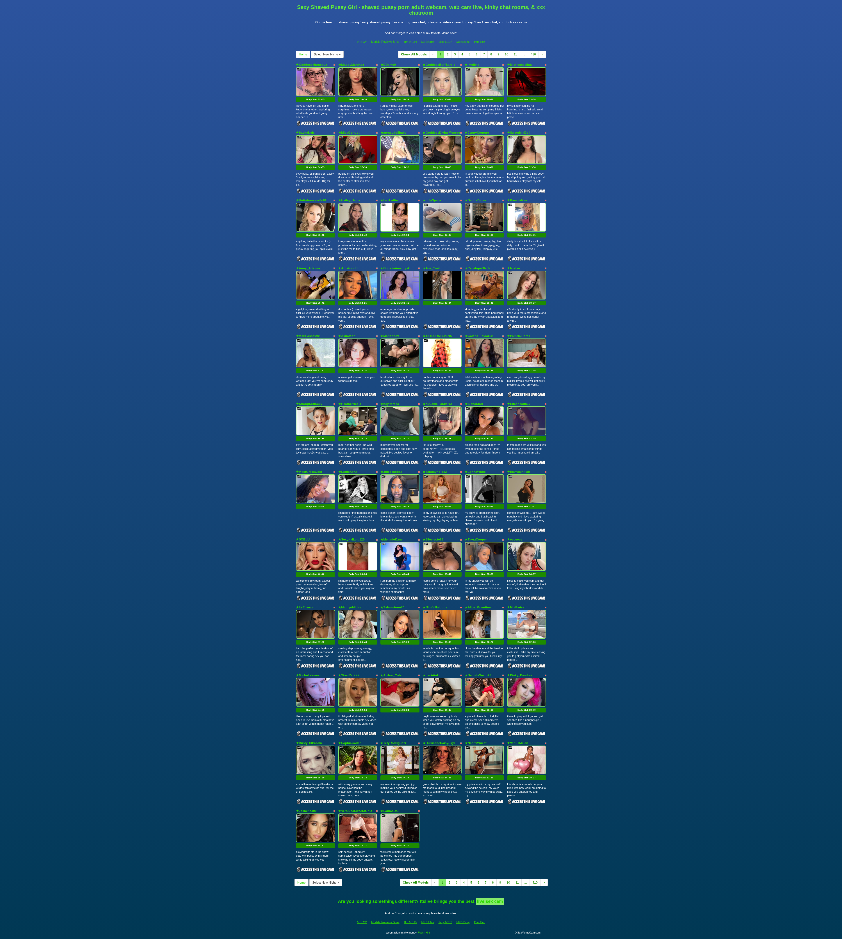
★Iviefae (513, 268)
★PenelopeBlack (477, 268)
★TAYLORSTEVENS (437, 336)
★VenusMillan (517, 743)
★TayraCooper (476, 539)
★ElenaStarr (474, 404)
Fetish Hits (424, 932)
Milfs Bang (463, 41)
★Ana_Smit (431, 268)
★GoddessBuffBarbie (439, 64)
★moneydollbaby (393, 132)
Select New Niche (326, 54)
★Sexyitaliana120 (351, 539)
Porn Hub (479, 41)
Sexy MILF (445, 41)
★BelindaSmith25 (478, 675)
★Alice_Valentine (478, 607)
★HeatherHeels (349, 404)
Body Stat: (315, 99)
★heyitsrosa (389, 404)
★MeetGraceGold (309, 471)
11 (515, 54)
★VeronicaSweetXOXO (355, 811)
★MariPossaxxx (308, 336)
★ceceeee (514, 539)
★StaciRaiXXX (348, 675)
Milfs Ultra (427, 41)
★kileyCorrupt (349, 132)
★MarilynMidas (349, 607)
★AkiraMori (346, 336)
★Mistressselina (519, 64)
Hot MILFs (410, 41)
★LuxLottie (389, 200)
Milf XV (362, 41)
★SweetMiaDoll (518, 132)
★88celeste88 (433, 539)
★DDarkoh (388, 64)
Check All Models (414, 54)
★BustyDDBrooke (309, 743)
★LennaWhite (475, 471)
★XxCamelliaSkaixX (437, 404)
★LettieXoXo (348, 471)
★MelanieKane (391, 539)
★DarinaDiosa (475, 200)
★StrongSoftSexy (309, 404)
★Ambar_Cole (390, 675)
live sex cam (490, 901)
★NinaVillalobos (435, 607)
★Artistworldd (349, 268)
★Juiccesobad (391, 471)
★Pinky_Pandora (520, 675)
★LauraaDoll (390, 811)
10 (506, 54)
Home (303, 54)
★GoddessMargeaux (311, 64)
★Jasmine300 (306, 811)
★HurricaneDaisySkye (439, 743)
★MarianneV (389, 336)
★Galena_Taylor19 (479, 336)
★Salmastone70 (392, 607)
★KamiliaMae (517, 200)
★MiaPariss (515, 607)
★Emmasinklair (518, 471)
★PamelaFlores (518, 336)
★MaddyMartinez (351, 64)
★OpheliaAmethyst (394, 268)
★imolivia (472, 64)
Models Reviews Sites (385, 41)
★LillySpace (432, 200)
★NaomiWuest (476, 743)
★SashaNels (305, 132)
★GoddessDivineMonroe (441, 132)
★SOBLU (303, 539)
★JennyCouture (477, 132)
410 (533, 54)
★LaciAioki (431, 675)
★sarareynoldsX (435, 471)
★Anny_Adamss (308, 268)
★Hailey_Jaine (349, 200)
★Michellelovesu (308, 675)
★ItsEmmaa (304, 607)
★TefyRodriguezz (393, 743)
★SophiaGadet (349, 743)
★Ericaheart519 (518, 404)
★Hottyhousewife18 (311, 200)
